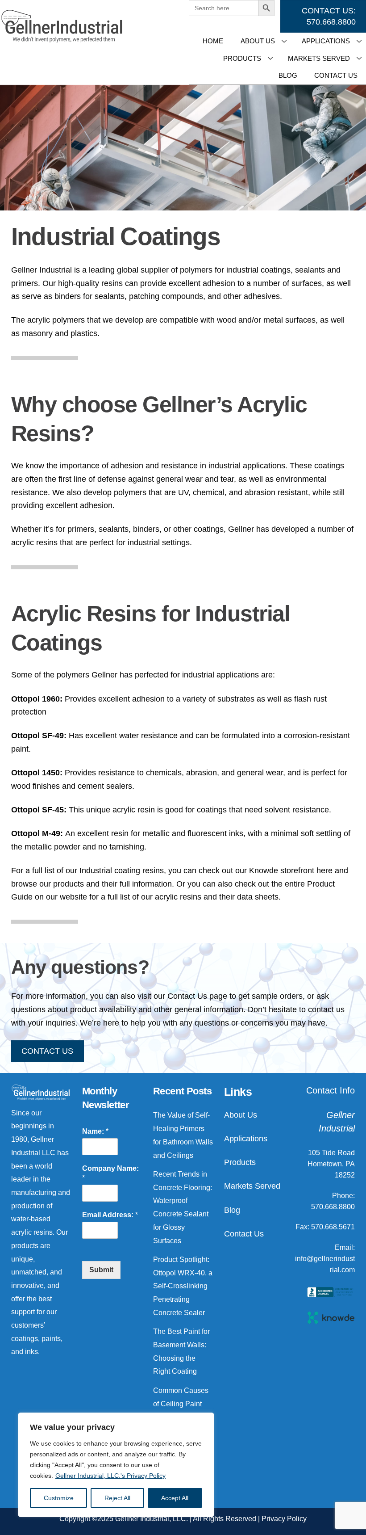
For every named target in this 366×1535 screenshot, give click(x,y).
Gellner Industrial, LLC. (151, 1518)
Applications (245, 1138)
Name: (95, 1131)
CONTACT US (47, 1051)
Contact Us (244, 1233)
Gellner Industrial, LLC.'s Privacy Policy (110, 1475)
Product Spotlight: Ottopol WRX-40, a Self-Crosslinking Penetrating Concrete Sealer (182, 1286)
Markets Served (252, 1186)
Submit (101, 1270)
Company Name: (110, 1173)
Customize (59, 1497)
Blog (288, 75)
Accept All (174, 1497)
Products (242, 58)
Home (213, 41)
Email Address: (110, 1215)
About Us (258, 41)
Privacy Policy (284, 1518)
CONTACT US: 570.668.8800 (329, 16)
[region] (116, 1465)
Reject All (117, 1497)
